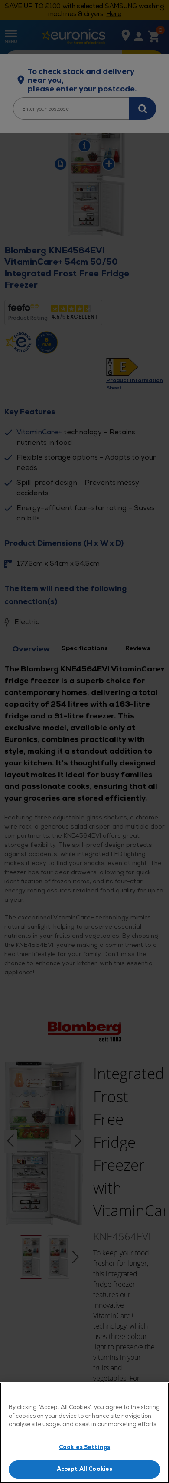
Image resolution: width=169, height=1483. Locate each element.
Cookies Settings (84, 1447)
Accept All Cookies (84, 1469)
